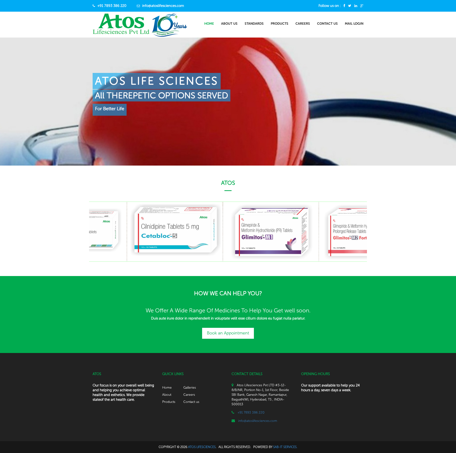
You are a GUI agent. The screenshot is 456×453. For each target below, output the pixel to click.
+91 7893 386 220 (111, 6)
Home (209, 24)
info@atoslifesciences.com (163, 6)
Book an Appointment (228, 333)
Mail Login (354, 24)
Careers (302, 24)
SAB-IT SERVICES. (285, 447)
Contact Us (327, 24)
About (166, 395)
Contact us (191, 402)
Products (279, 24)
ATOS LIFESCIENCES (202, 447)
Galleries (189, 388)
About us (229, 24)
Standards (254, 24)
